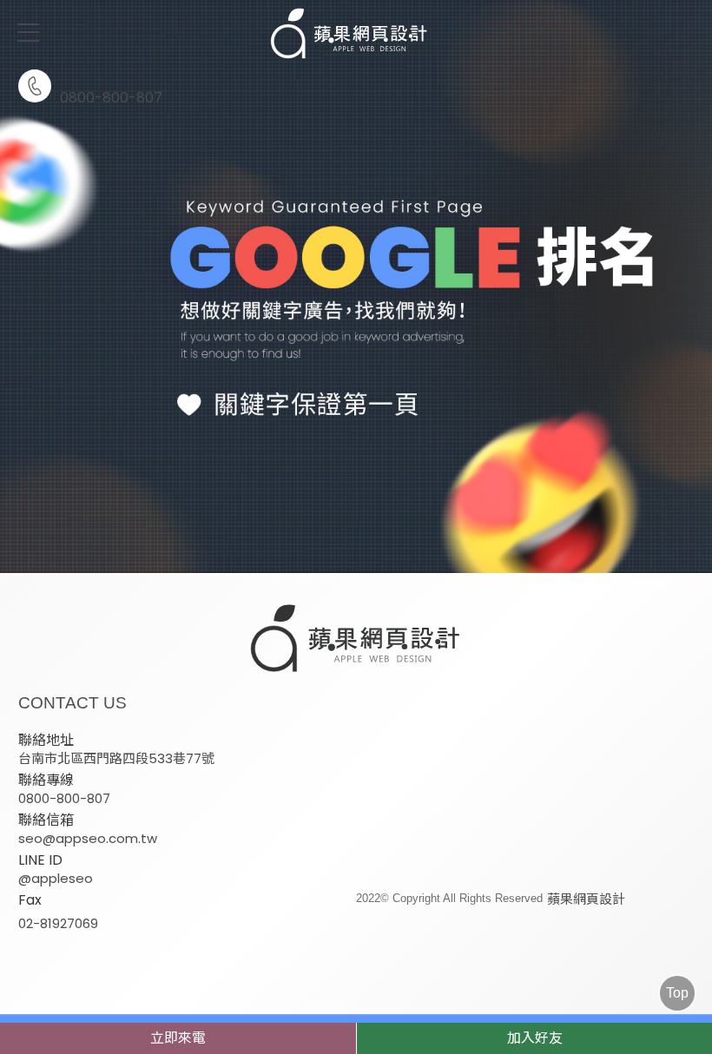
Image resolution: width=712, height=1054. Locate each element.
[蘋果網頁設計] (356, 286)
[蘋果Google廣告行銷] (356, 640)
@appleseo (55, 878)
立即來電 (178, 1038)
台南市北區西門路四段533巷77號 (116, 758)
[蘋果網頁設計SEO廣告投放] (356, 34)
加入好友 (535, 1038)
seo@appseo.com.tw (87, 838)
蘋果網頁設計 (586, 899)
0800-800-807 (111, 96)
